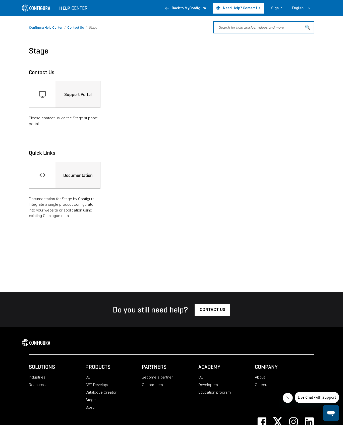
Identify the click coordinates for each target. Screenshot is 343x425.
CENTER (73, 8)
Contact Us (75, 27)
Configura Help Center (46, 27)
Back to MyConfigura (185, 8)
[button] (212, 310)
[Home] (37, 343)
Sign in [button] (276, 8)
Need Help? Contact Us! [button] (238, 8)
